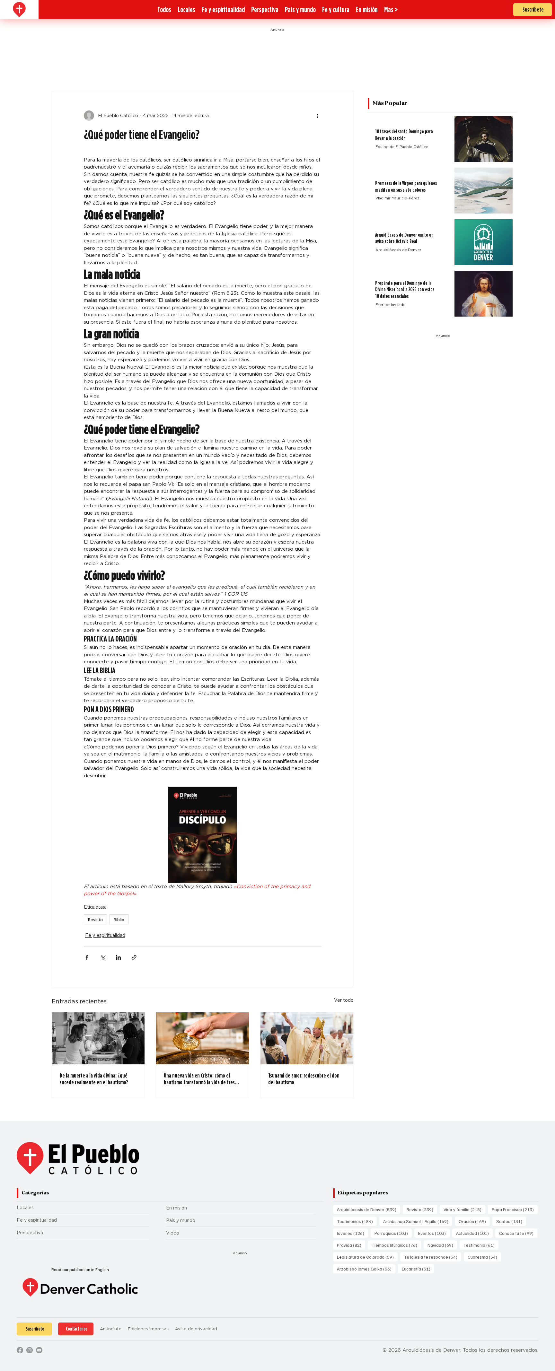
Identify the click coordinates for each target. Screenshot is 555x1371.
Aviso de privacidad (196, 1328)
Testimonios (357, 1221)
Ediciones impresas (148, 1328)
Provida (351, 1245)
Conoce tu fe (518, 1233)
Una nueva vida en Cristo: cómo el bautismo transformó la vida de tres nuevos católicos (199, 1079)
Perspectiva (30, 1232)
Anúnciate (110, 1328)
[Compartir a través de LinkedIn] (118, 957)
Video (172, 1233)
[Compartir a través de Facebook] (87, 957)
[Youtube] (39, 1350)
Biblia (119, 919)
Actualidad (474, 1233)
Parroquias (393, 1233)
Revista (95, 919)
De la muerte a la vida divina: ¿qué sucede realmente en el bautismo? (94, 1079)
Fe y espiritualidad (105, 935)
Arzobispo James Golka (366, 1268)
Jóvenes (352, 1233)
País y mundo (180, 1220)
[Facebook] (20, 1350)
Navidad (442, 1245)
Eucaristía (418, 1268)
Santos (511, 1221)
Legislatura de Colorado (367, 1257)
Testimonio (480, 1245)
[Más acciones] (318, 115)
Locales (25, 1207)
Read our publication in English (80, 1269)
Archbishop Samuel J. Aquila (417, 1221)
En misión (176, 1207)
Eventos (434, 1233)
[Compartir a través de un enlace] (134, 957)
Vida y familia (464, 1209)
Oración (474, 1221)
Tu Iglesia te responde (432, 1257)
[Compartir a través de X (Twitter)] (103, 957)
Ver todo (344, 1000)
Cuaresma (484, 1257)
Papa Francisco (515, 1209)
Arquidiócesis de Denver (368, 1209)
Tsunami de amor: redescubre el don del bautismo (303, 1079)
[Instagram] (29, 1350)
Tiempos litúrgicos (396, 1245)
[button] (391, 9)
